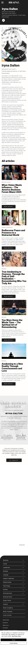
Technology (6, 495)
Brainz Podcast (7, 521)
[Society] (23, 499)
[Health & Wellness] (23, 488)
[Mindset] (23, 481)
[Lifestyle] (23, 484)
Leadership (6, 477)
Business (5, 469)
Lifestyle (5, 484)
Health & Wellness (8, 488)
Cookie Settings (13, 643)
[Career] (23, 473)
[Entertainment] (23, 503)
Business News (7, 506)
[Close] (26, 632)
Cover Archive (7, 524)
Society (5, 499)
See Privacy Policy (16, 636)
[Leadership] (23, 477)
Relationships (7, 491)
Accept (13, 640)
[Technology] (23, 495)
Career (5, 473)
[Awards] (23, 514)
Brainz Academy (8, 517)
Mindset (5, 480)
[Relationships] (23, 492)
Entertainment (7, 502)
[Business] (23, 470)
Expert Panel (7, 510)
